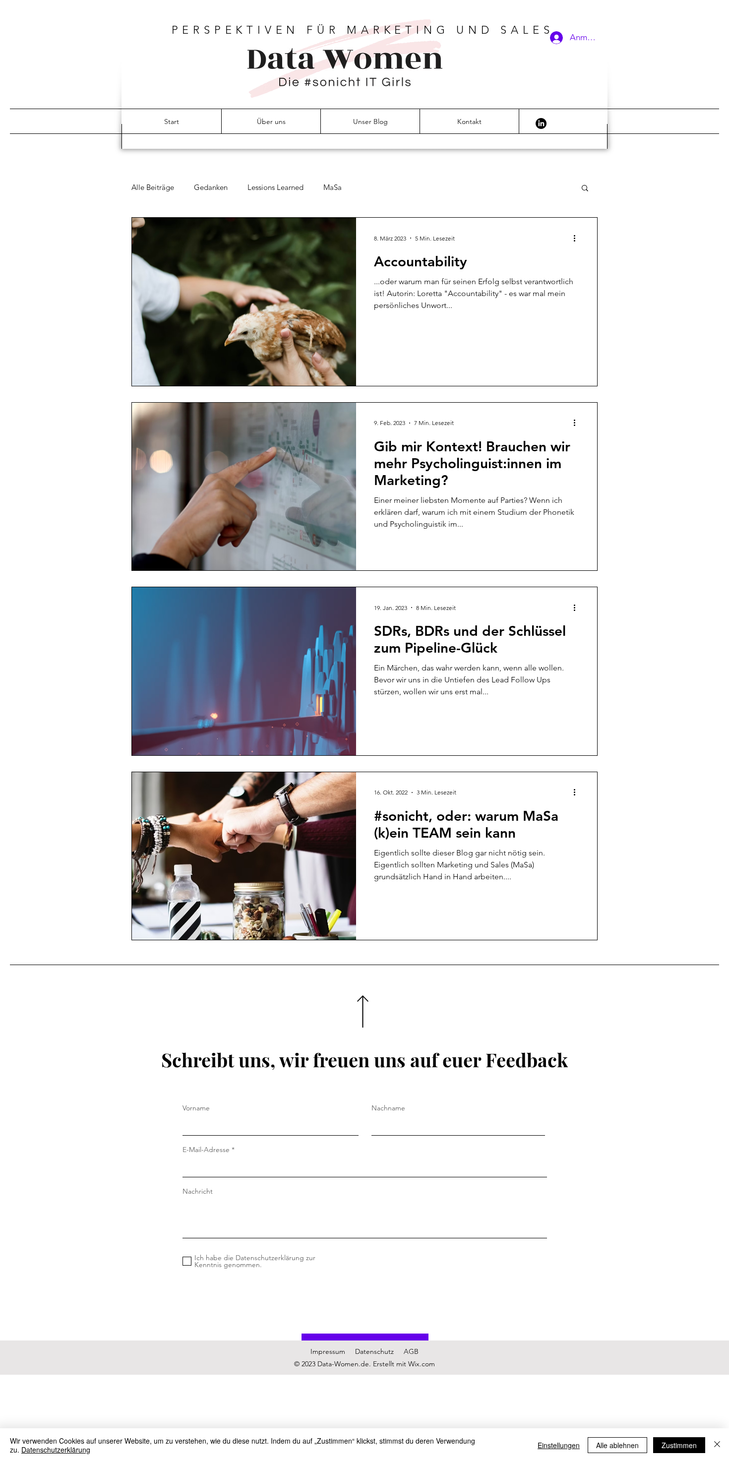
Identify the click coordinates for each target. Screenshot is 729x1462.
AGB (411, 1351)
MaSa (332, 187)
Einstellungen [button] (559, 1445)
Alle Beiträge (152, 187)
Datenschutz (374, 1351)
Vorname (196, 1107)
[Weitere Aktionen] (578, 238)
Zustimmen (679, 1445)
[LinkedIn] (541, 123)
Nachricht (197, 1191)
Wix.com (421, 1363)
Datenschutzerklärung (55, 1450)
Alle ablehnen (617, 1445)
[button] (585, 188)
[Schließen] (717, 1445)
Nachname (388, 1107)
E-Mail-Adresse (206, 1149)
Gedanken (211, 187)
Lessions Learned (275, 187)
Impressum (327, 1351)
